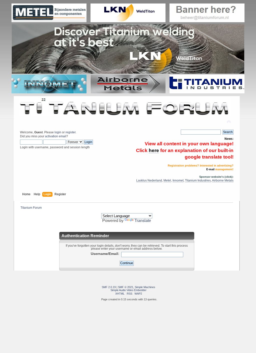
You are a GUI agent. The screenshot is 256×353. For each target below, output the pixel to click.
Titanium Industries (198, 180)
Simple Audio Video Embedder (128, 290)
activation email (55, 136)
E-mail (210, 169)
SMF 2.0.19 (109, 287)
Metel (167, 180)
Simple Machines (145, 287)
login (57, 132)
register (71, 132)
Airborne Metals (223, 180)
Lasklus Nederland (149, 180)
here (154, 150)
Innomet (178, 180)
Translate (142, 220)
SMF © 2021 (125, 287)
